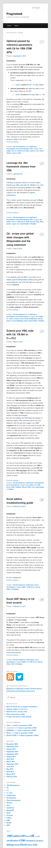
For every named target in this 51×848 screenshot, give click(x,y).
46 (42, 500)
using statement (12, 282)
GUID (27, 222)
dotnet (17, 844)
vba (37, 151)
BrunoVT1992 (11, 735)
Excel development (22, 149)
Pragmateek (14, 14)
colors (11, 319)
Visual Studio (24, 224)
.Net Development (19, 146)
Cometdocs (30, 840)
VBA (31, 149)
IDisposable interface (26, 279)
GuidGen (18, 487)
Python (9, 818)
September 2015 (12, 751)
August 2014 (11, 756)
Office (28, 151)
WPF (8, 825)
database (39, 841)
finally (26, 319)
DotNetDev (10, 730)
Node (8, 813)
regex (14, 224)
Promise (10, 815)
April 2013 (10, 771)
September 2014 (12, 754)
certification (13, 840)
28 (42, 599)
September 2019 (12, 746)
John (8, 725)
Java (8, 805)
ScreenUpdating (17, 321)
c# (15, 151)
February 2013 (12, 776)
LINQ (37, 222)
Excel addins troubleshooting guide (20, 500)
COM (19, 151)
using (25, 321)
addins (9, 151)
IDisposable (33, 319)
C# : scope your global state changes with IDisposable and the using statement (20, 239)
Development (11, 149)
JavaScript (10, 808)
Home (9, 26)
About (16, 26)
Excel (23, 151)
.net (40, 149)
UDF (12, 664)
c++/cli (37, 836)
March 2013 (11, 774)
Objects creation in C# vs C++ (17, 709)
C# (27, 146)
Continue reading (13, 142)
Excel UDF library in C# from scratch (20, 600)
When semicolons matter (16, 714)
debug (10, 844)
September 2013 (12, 764)
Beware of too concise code (17, 711)
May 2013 (10, 769)
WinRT (9, 823)
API (13, 151)
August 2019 (11, 749)
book (28, 836)
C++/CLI (9, 793)
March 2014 (11, 761)
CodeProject (32, 146)
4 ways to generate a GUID (22, 725)
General (9, 803)
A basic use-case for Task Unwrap (19, 716)
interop (32, 222)
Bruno (9, 733)
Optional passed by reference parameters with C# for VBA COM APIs (19, 46)
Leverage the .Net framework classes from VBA (21, 166)
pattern (32, 151)
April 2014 (10, 759)
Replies (33, 224)
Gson (29, 844)
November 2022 (12, 744)
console (16, 319)
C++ (8, 790)
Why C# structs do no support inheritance (22, 706)
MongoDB (10, 810)
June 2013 (10, 766)
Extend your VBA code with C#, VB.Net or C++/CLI (20, 334)
